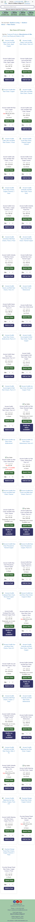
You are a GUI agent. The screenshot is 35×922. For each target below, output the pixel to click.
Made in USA (20, 36)
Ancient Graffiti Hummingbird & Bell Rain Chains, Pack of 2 (9, 408)
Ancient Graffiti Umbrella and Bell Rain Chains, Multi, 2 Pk (8, 767)
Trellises (30, 14)
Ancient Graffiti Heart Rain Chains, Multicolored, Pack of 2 (9, 356)
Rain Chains (11, 24)
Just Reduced (11, 36)
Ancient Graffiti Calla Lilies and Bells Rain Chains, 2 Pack (8, 158)
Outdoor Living (5, 14)
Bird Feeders (22, 14)
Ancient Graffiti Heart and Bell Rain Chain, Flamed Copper (26, 256)
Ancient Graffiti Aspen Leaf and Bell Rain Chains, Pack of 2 (26, 60)
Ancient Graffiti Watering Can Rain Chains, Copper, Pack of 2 (8, 819)
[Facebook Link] (14, 901)
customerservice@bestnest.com (19, 910)
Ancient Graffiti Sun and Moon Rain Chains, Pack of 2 (8, 665)
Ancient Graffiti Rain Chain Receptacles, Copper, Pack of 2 (26, 563)
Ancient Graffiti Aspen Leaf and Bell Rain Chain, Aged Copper (9, 60)
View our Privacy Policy (17, 918)
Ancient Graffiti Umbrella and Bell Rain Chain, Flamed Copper (26, 664)
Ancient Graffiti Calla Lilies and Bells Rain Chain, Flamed (26, 109)
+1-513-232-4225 (18, 1)
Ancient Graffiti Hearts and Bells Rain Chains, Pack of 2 (9, 306)
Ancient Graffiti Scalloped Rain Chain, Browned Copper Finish (9, 613)
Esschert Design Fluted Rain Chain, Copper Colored (26, 818)
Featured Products (12, 34)
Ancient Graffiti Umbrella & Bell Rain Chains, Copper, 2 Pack (8, 715)
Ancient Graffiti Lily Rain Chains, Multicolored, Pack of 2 (26, 460)
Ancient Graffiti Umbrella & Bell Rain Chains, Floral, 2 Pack (8, 256)
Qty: (5, 76)
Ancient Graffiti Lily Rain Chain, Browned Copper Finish (26, 408)
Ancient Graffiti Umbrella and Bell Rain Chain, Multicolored (26, 717)
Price (4, 36)
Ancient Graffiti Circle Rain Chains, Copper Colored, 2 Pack (9, 207)
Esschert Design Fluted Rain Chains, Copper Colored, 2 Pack (8, 869)
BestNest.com (24, 920)
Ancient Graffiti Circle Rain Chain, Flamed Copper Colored (26, 158)
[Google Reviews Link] (20, 901)
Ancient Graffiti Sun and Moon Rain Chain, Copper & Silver (26, 613)
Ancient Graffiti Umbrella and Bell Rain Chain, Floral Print (26, 207)
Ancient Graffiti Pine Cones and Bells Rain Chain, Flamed (9, 511)
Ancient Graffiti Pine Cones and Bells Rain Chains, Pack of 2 (26, 512)
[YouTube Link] (17, 901)
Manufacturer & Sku (25, 34)
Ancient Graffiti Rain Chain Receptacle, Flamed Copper (8, 564)
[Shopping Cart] (28, 2)
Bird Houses (14, 14)
